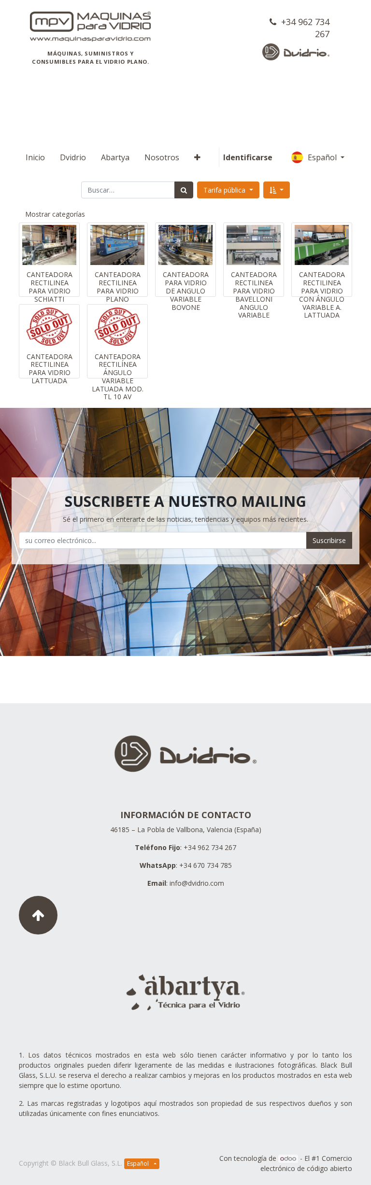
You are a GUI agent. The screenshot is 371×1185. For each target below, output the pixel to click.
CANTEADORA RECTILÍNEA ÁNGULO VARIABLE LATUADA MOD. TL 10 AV (117, 377)
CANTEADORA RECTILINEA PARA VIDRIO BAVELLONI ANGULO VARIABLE (254, 295)
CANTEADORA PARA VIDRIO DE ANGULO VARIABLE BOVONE (186, 290)
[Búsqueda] (183, 189)
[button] (197, 157)
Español (323, 157)
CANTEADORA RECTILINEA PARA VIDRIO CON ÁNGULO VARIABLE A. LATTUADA (322, 295)
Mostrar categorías (55, 214)
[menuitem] (35, 157)
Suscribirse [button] (329, 540)
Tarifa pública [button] (225, 190)
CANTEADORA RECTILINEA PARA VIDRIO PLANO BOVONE (118, 290)
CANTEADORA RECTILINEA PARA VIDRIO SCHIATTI (49, 286)
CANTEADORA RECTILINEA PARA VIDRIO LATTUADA (49, 368)
